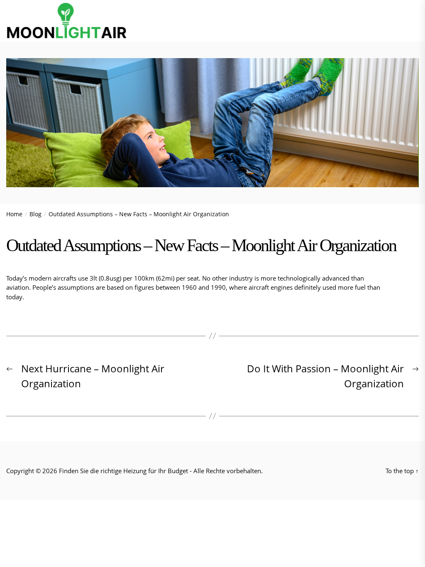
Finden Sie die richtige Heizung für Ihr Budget (123, 471)
